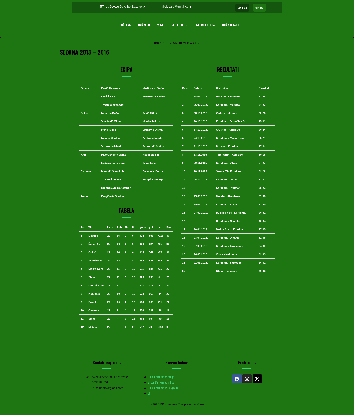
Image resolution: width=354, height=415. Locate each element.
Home (157, 43)
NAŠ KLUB (144, 25)
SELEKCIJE (177, 25)
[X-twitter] (257, 378)
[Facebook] (237, 378)
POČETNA (125, 25)
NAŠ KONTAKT (230, 25)
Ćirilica (259, 8)
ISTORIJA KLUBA (205, 25)
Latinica (242, 8)
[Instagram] (247, 378)
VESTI (160, 25)
